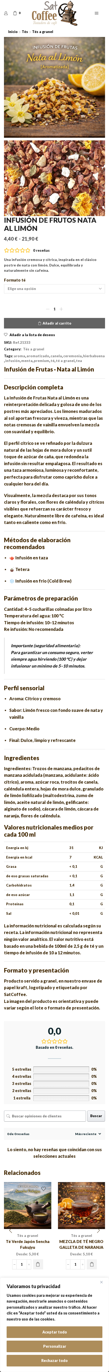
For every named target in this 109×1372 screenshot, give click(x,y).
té (52, 361)
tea (79, 361)
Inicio (13, 32)
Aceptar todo (54, 1332)
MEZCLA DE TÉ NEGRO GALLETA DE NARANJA (81, 1244)
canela (56, 356)
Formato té (15, 280)
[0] (13, 13)
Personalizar (54, 1346)
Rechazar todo (54, 1360)
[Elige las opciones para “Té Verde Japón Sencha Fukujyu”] (38, 1264)
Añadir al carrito (57, 323)
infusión (12, 361)
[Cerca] (103, 1282)
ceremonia (72, 356)
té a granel (65, 361)
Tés (25, 32)
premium (41, 361)
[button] (10, 1230)
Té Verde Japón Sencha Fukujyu (27, 1244)
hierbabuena (94, 356)
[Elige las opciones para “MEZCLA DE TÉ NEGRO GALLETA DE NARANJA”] (92, 1264)
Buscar (96, 1116)
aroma (19, 356)
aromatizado (37, 356)
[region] (54, 1325)
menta (27, 361)
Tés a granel (42, 32)
